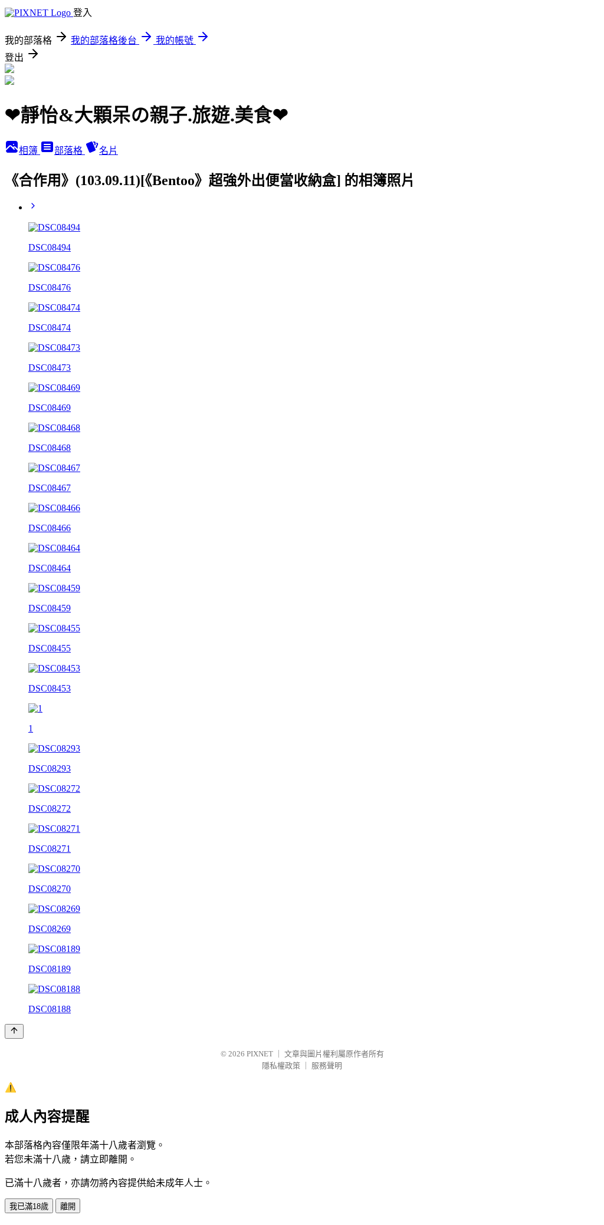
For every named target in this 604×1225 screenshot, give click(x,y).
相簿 (29, 151)
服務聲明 (326, 1065)
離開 (68, 1206)
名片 (108, 151)
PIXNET (260, 1053)
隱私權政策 (281, 1065)
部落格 (69, 151)
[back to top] (14, 1031)
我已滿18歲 (28, 1206)
